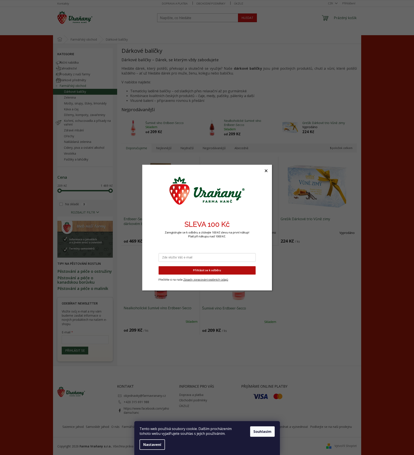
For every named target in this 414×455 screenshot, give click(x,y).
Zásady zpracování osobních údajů (205, 279)
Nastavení (152, 444)
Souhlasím (262, 431)
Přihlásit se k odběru (207, 270)
